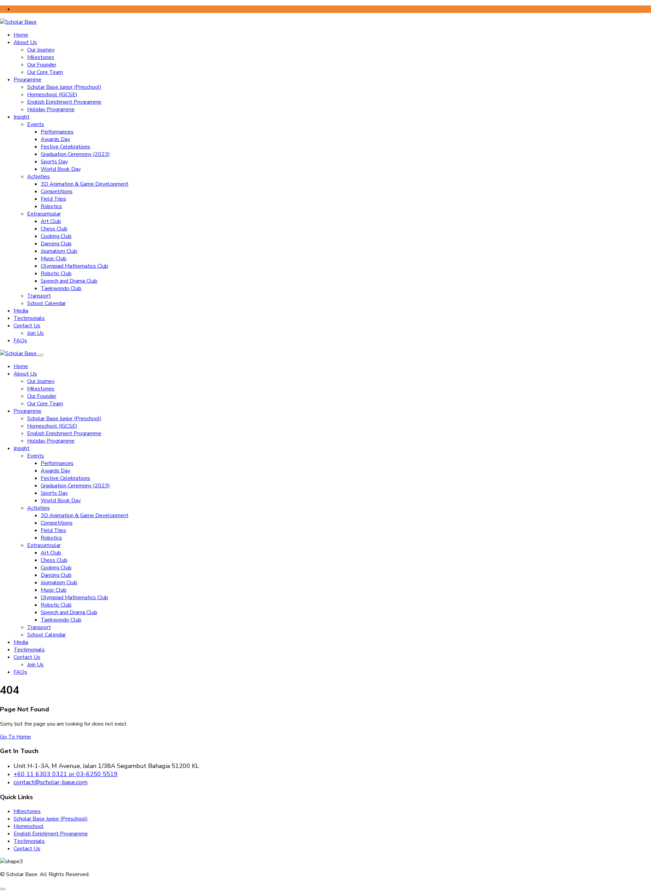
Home (21, 35)
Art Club (51, 221)
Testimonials (29, 318)
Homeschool (29, 826)
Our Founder (41, 64)
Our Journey (41, 50)
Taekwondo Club (61, 288)
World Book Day (61, 169)
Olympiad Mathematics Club (74, 266)
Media (21, 311)
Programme (27, 79)
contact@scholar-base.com (50, 782)
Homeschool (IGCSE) (52, 94)
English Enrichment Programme (64, 102)
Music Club (53, 258)
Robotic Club (56, 273)
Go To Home (15, 737)
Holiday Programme (51, 109)
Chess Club (54, 228)
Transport (39, 296)
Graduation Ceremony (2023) (75, 154)
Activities (38, 176)
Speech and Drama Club (69, 281)
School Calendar (46, 303)
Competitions (57, 191)
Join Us (35, 333)
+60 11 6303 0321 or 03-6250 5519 (66, 774)
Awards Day (55, 139)
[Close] (40, 355)
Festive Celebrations (65, 146)
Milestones (40, 57)
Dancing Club (56, 243)
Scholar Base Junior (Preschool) (64, 87)
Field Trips (53, 199)
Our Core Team (45, 72)
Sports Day (54, 161)
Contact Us (27, 325)
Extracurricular (44, 214)
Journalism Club (59, 251)
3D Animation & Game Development (85, 184)
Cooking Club (56, 236)
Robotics (51, 206)
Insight (21, 117)
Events (35, 124)
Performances (57, 132)
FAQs (20, 340)
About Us (25, 42)
